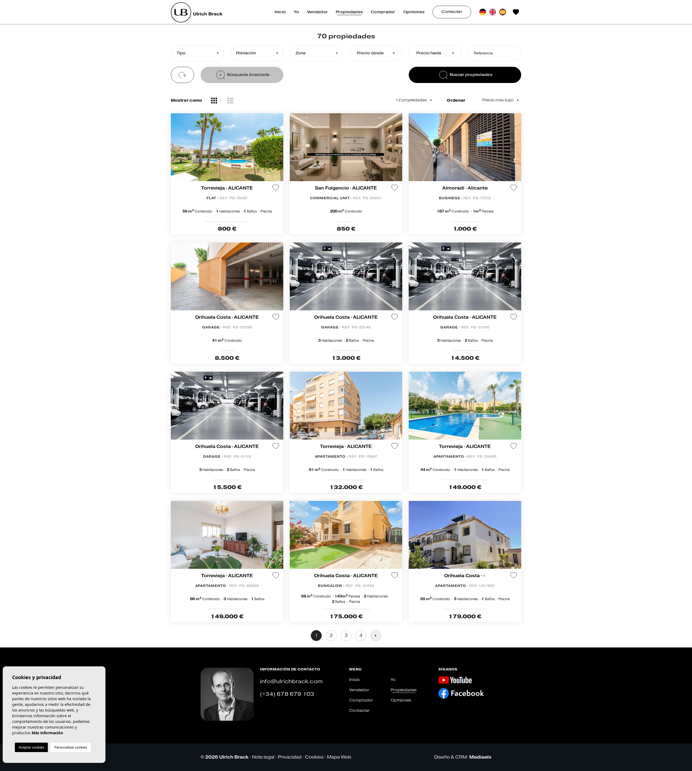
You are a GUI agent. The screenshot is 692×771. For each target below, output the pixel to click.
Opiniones (414, 12)
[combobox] (197, 53)
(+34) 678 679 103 (287, 694)
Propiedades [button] (349, 12)
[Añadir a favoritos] (275, 187)
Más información (47, 732)
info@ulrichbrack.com (291, 681)
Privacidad (289, 757)
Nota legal (263, 757)
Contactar (451, 11)
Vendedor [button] (317, 12)
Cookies (314, 757)
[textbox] (196, 53)
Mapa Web (339, 757)
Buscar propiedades (471, 74)
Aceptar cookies (31, 747)
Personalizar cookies (70, 747)
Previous (176, 150)
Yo (296, 12)
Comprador (383, 12)
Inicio (280, 12)
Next (277, 150)
